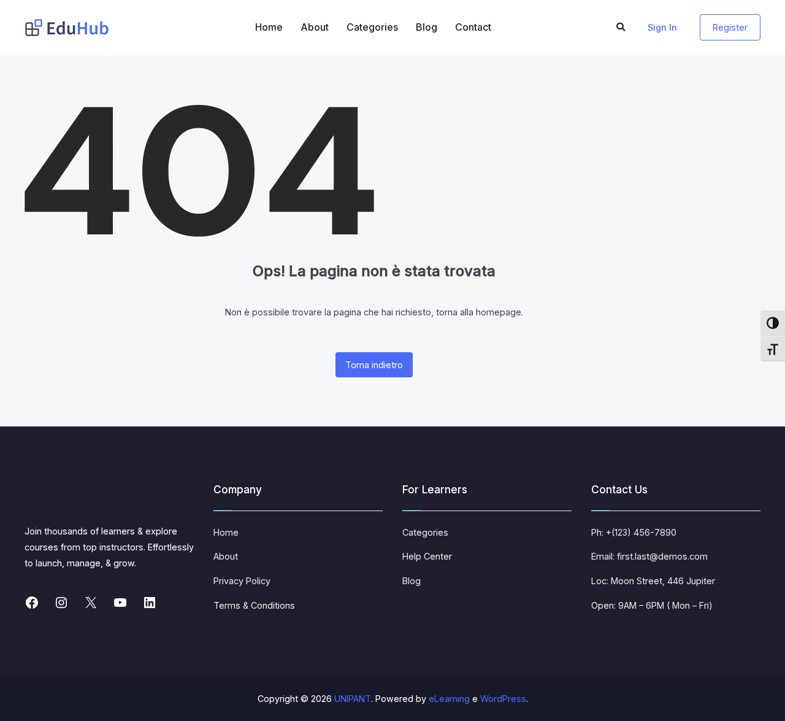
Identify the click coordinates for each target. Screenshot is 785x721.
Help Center (427, 556)
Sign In (662, 27)
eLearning (449, 698)
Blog (426, 27)
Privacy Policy (241, 581)
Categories (372, 27)
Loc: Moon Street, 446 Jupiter (653, 581)
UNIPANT (352, 698)
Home (269, 27)
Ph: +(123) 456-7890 (633, 532)
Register (730, 27)
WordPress (503, 698)
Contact (473, 27)
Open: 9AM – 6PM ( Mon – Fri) (652, 605)
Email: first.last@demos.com (649, 556)
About (315, 27)
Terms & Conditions (254, 605)
